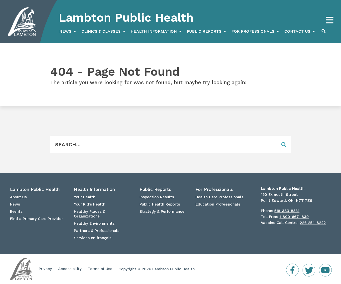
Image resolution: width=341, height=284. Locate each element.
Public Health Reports (160, 204)
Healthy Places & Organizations (89, 213)
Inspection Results (157, 197)
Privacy (45, 269)
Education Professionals (217, 204)
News (65, 31)
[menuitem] (67, 31)
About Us (18, 197)
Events (16, 211)
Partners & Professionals (96, 230)
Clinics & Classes (101, 31)
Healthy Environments (94, 223)
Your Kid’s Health (89, 204)
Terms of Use (100, 269)
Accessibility (70, 269)
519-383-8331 (286, 211)
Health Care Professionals (219, 197)
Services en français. (93, 238)
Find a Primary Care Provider (36, 218)
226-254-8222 (313, 222)
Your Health (84, 197)
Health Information (154, 31)
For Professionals (252, 31)
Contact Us (297, 31)
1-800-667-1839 (294, 216)
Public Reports (204, 31)
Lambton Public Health (126, 17)
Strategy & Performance (162, 211)
